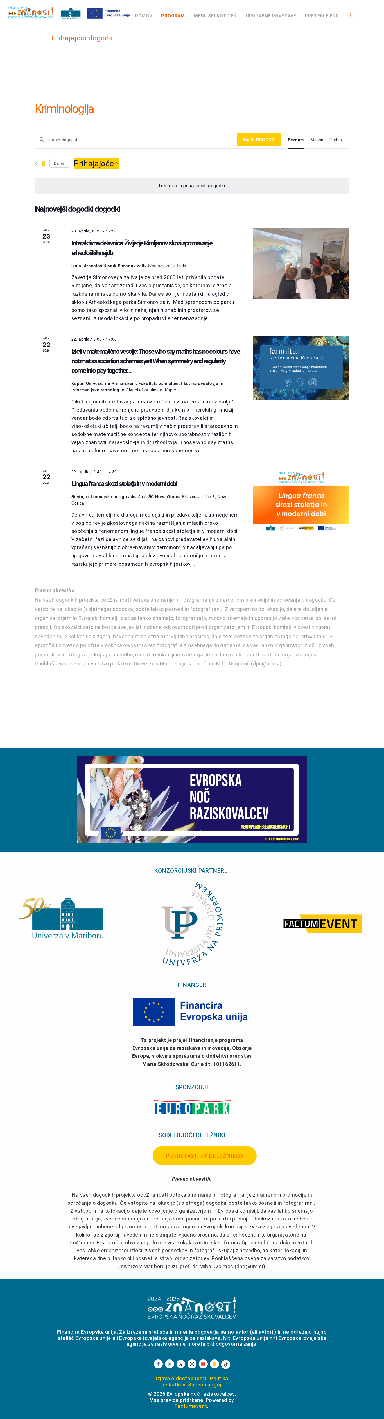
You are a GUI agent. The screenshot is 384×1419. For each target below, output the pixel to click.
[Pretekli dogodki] (36, 163)
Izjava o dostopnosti (181, 1378)
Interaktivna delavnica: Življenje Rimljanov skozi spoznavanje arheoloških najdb (141, 248)
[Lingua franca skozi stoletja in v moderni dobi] (301, 500)
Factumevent (191, 1406)
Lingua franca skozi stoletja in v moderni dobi (124, 484)
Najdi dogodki (258, 139)
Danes (59, 163)
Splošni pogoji (205, 1385)
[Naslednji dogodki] (43, 163)
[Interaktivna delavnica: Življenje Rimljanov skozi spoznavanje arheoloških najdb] (301, 264)
